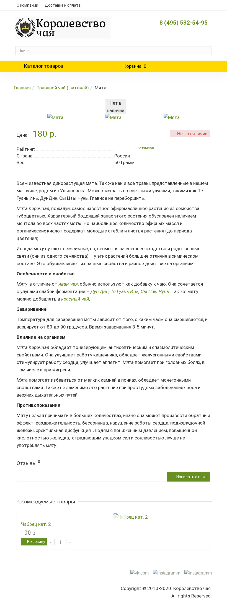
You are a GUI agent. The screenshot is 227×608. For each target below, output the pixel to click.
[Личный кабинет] (204, 5)
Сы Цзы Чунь (155, 291)
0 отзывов (145, 148)
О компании (27, 5)
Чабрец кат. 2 (36, 524)
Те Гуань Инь (125, 291)
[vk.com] (139, 572)
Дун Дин (100, 291)
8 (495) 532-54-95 (183, 22)
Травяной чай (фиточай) (63, 87)
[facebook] (198, 572)
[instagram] (166, 572)
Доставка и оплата (63, 5)
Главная (22, 87)
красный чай (75, 299)
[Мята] (55, 117)
